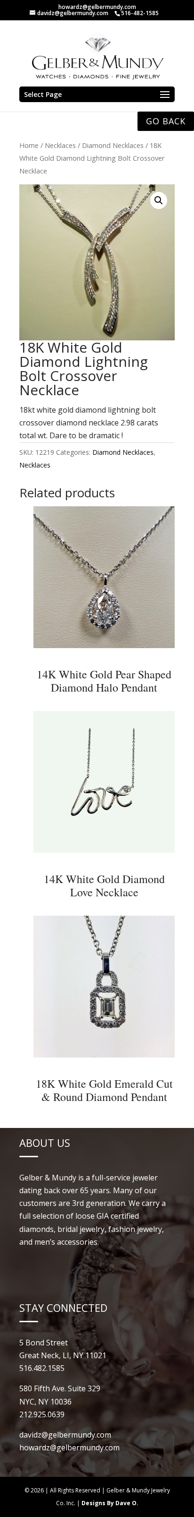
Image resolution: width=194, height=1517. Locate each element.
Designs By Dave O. (109, 1503)
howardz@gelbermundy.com (97, 7)
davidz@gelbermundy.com (65, 1435)
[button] (158, 200)
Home (29, 145)
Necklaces (60, 145)
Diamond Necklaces (113, 145)
